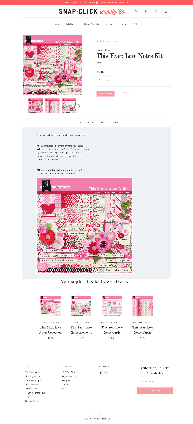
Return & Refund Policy (35, 393)
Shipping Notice (32, 376)
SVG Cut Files (72, 24)
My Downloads (32, 372)
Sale (136, 24)
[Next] (79, 106)
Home (56, 24)
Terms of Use (31, 389)
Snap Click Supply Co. (100, 419)
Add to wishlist (131, 92)
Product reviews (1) (109, 123)
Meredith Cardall (104, 50)
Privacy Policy (31, 384)
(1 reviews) (116, 41)
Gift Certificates (32, 401)
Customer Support (33, 380)
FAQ (27, 397)
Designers (109, 24)
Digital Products (91, 24)
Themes (124, 24)
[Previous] (25, 106)
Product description (84, 123)
